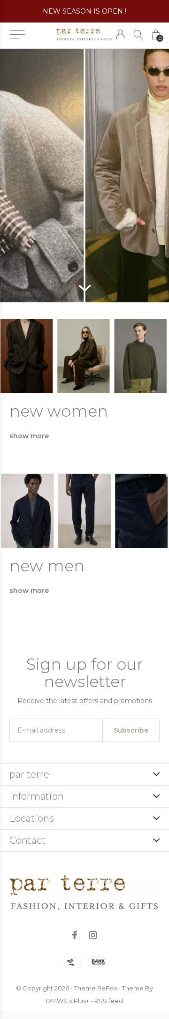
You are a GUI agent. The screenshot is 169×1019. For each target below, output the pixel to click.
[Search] (138, 34)
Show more (29, 436)
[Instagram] (93, 935)
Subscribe (131, 730)
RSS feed (108, 1000)
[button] (17, 34)
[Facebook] (74, 935)
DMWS (57, 1000)
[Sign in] (120, 34)
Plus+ (81, 1000)
